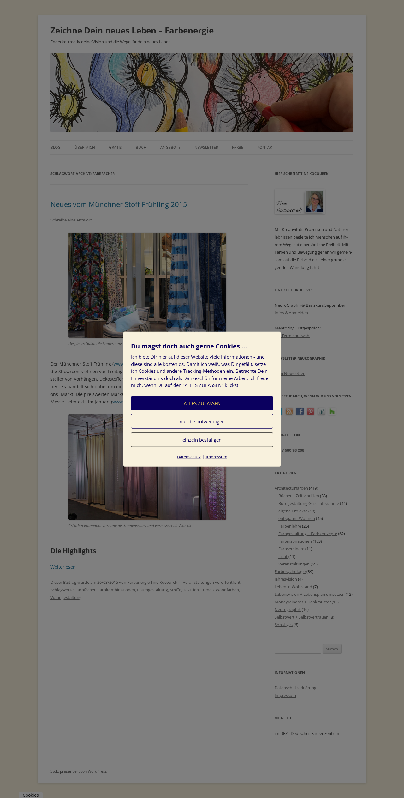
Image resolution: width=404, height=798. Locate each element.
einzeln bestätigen (202, 439)
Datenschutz (189, 456)
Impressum (216, 456)
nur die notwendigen (202, 421)
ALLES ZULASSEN (202, 403)
